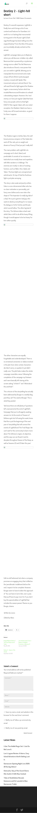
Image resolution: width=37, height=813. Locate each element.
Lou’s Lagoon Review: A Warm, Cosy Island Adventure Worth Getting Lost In (17, 756)
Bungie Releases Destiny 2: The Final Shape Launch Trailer (10, 642)
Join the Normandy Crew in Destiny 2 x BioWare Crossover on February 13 (24, 642)
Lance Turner (9, 18)
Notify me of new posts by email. (17, 728)
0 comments (28, 18)
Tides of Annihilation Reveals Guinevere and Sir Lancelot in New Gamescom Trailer (16, 781)
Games (22, 18)
